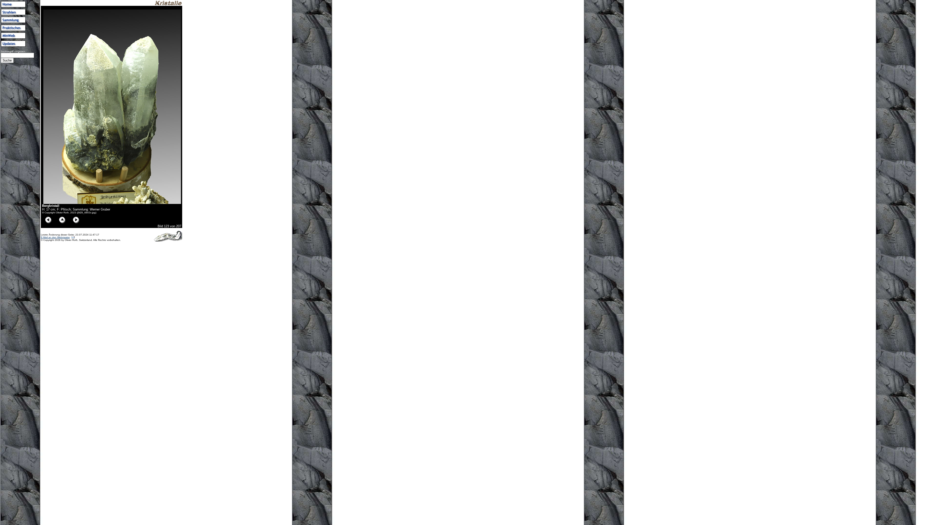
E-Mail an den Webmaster (55, 237)
